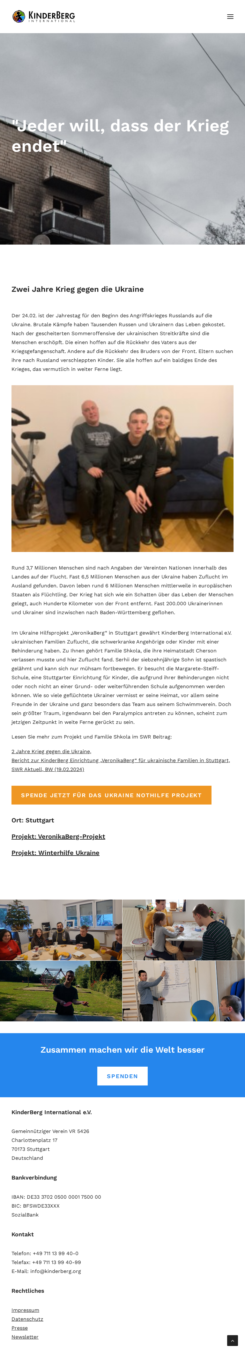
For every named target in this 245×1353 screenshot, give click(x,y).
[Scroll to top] (232, 1340)
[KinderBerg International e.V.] (45, 17)
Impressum (25, 1310)
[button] (230, 16)
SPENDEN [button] (122, 1076)
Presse (19, 1328)
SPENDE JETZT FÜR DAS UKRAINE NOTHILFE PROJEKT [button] (111, 795)
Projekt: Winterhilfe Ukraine (55, 853)
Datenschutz (27, 1319)
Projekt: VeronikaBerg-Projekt (58, 836)
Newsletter (25, 1337)
